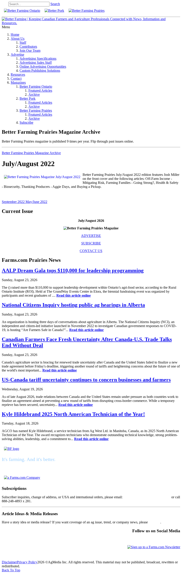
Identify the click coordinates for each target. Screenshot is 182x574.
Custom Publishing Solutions (40, 70)
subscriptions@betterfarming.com (146, 497)
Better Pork (28, 98)
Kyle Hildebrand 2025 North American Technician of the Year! (73, 414)
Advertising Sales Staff (36, 62)
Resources (18, 74)
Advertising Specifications (38, 58)
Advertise (17, 54)
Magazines (18, 82)
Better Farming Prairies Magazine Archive (31, 153)
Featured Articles (40, 90)
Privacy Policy (27, 562)
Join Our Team (30, 50)
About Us (17, 38)
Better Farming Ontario (36, 86)
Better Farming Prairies (36, 110)
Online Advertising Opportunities (43, 66)
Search (55, 4)
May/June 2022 (36, 202)
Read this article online (73, 295)
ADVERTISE (91, 236)
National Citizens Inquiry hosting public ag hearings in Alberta (73, 305)
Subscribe (26, 122)
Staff (23, 42)
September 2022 (14, 202)
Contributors (28, 46)
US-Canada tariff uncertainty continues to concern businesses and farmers (86, 380)
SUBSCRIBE (91, 243)
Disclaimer (9, 562)
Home (15, 34)
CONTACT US (91, 251)
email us (154, 522)
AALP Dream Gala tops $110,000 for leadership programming (73, 270)
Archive (34, 94)
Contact (16, 78)
